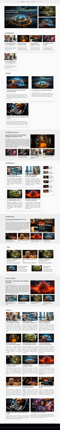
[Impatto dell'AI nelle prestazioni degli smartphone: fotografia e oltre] (23, 38)
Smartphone (23, 1)
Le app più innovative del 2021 (11, 156)
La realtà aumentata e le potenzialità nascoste (51, 167)
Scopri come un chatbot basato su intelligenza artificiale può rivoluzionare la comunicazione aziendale (32, 177)
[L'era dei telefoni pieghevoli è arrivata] (36, 38)
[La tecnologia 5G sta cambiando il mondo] (42, 82)
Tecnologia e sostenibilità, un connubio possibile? (13, 365)
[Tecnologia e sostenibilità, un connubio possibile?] (14, 254)
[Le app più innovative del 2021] (49, 38)
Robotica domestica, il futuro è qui (51, 191)
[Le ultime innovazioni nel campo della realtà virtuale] (17, 109)
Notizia (28, 1)
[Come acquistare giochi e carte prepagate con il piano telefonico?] (10, 38)
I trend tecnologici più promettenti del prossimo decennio (45, 24)
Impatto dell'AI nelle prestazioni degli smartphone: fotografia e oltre (13, 344)
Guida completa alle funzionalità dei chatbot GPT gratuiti (14, 177)
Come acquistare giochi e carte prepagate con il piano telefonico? (10, 45)
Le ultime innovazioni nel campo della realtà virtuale (51, 177)
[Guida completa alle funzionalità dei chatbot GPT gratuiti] (14, 170)
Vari (37, 1)
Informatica (33, 1)
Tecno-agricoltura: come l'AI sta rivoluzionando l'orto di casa (14, 200)
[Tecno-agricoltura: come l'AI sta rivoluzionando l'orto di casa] (14, 194)
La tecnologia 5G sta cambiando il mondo (42, 90)
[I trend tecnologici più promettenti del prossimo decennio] (17, 82)
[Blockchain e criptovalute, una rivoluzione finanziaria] (32, 194)
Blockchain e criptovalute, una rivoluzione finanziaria (32, 199)
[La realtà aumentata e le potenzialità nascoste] (46, 167)
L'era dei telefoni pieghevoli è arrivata (51, 181)
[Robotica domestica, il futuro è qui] (46, 191)
